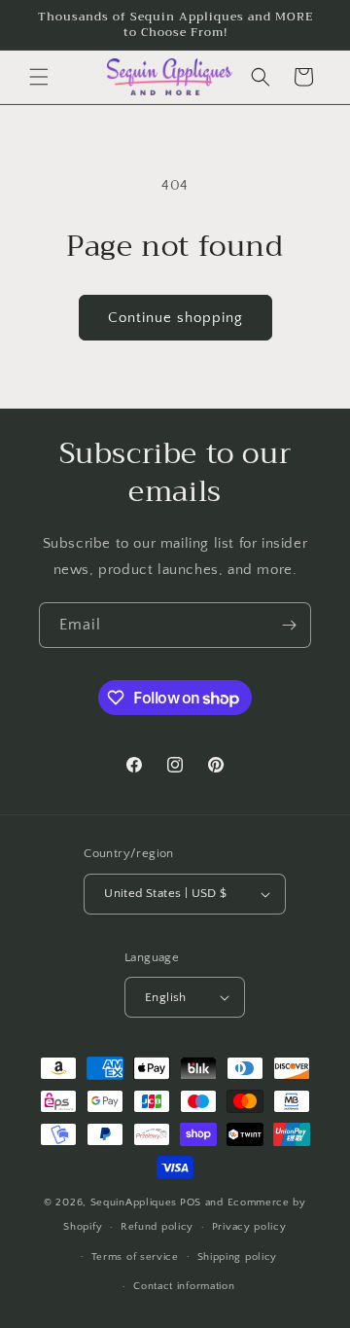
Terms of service (135, 1257)
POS (190, 1202)
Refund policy (157, 1227)
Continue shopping (175, 317)
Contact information (183, 1286)
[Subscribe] (288, 625)
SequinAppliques (134, 1202)
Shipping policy (237, 1257)
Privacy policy (249, 1227)
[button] (39, 76)
